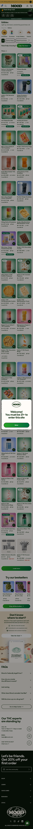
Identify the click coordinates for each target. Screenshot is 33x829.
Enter (16, 425)
